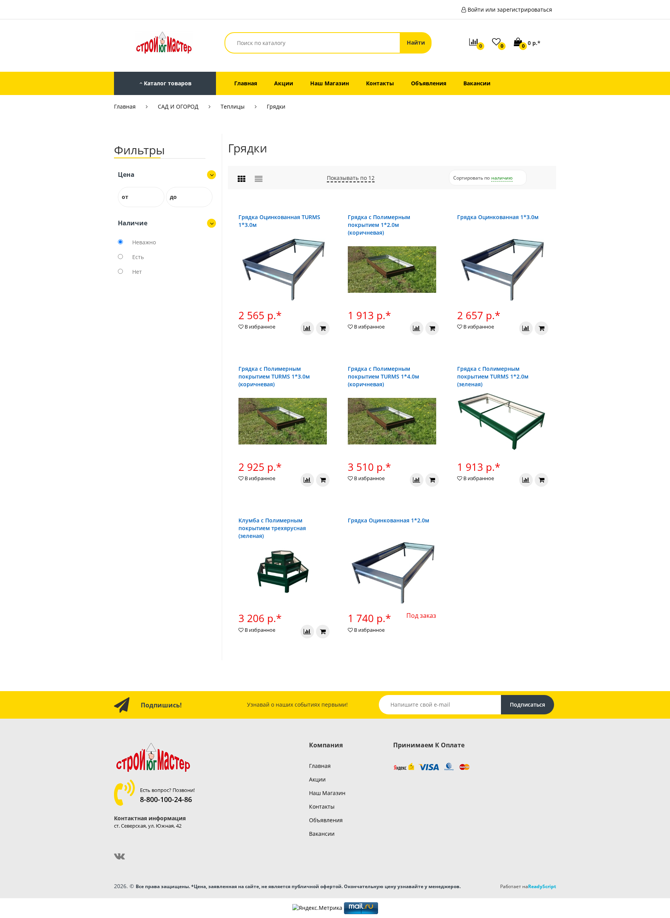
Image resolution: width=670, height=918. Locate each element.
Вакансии (322, 833)
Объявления (326, 820)
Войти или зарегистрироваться (510, 9)
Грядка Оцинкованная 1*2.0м (388, 520)
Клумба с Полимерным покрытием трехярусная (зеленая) (272, 528)
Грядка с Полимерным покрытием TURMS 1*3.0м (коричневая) (274, 376)
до (173, 197)
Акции (317, 779)
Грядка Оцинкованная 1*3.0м (498, 217)
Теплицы (233, 106)
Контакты (322, 806)
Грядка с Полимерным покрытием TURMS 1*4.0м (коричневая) (383, 376)
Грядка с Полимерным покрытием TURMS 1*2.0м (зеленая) (492, 376)
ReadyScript (542, 886)
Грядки (276, 106)
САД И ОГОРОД (178, 106)
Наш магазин (327, 793)
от (125, 197)
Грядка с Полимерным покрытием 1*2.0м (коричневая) (379, 224)
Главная (125, 106)
